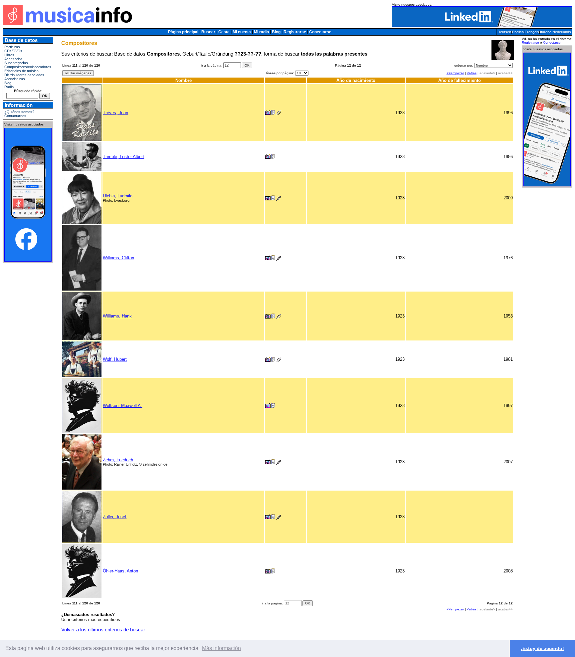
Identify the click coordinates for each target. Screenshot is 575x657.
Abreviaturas (14, 79)
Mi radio (261, 32)
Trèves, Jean (115, 112)
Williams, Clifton (118, 257)
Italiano (545, 32)
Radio (9, 87)
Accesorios (13, 59)
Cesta (224, 32)
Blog (276, 32)
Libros (9, 55)
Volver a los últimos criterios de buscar (103, 629)
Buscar (208, 32)
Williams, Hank (117, 316)
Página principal (183, 32)
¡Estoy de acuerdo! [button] (542, 648)
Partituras (12, 47)
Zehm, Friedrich (118, 459)
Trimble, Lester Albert (123, 156)
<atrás (472, 73)
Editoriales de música (21, 71)
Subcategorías (16, 63)
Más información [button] (221, 648)
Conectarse (320, 32)
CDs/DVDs (13, 51)
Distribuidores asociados (24, 75)
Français (532, 32)
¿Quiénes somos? (19, 112)
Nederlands (561, 32)
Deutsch (504, 32)
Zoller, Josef (114, 516)
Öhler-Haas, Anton (120, 570)
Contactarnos (15, 116)
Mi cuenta (242, 32)
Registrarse (295, 32)
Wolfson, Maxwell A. (122, 405)
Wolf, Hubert (115, 359)
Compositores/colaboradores (27, 67)
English (518, 32)
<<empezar (455, 73)
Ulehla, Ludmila (117, 195)
